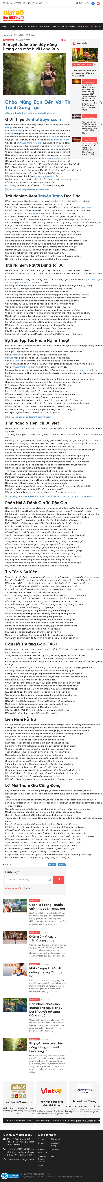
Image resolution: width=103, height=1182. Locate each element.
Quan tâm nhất (13, 888)
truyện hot (55, 146)
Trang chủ (7, 35)
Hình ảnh (99, 26)
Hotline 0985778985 (15, 3)
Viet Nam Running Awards (73, 26)
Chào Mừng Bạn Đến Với (34, 102)
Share (62, 865)
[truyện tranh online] (30, 113)
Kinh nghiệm (19, 35)
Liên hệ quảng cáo (40, 3)
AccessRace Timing (84, 1101)
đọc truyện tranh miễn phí (54, 158)
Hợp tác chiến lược (52, 26)
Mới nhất (28, 888)
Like (53, 865)
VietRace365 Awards (19, 1102)
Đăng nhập (84, 3)
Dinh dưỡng (31, 35)
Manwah (9, 134)
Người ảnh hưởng (35, 26)
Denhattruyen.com (43, 120)
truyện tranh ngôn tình (58, 140)
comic (53, 137)
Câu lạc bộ (21, 26)
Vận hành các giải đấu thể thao (51, 1104)
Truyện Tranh (50, 196)
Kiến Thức (89, 26)
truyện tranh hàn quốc (31, 143)
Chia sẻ (7, 865)
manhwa (17, 131)
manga (8, 128)
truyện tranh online (44, 176)
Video (40, 1166)
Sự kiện (12, 26)
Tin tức (5, 26)
